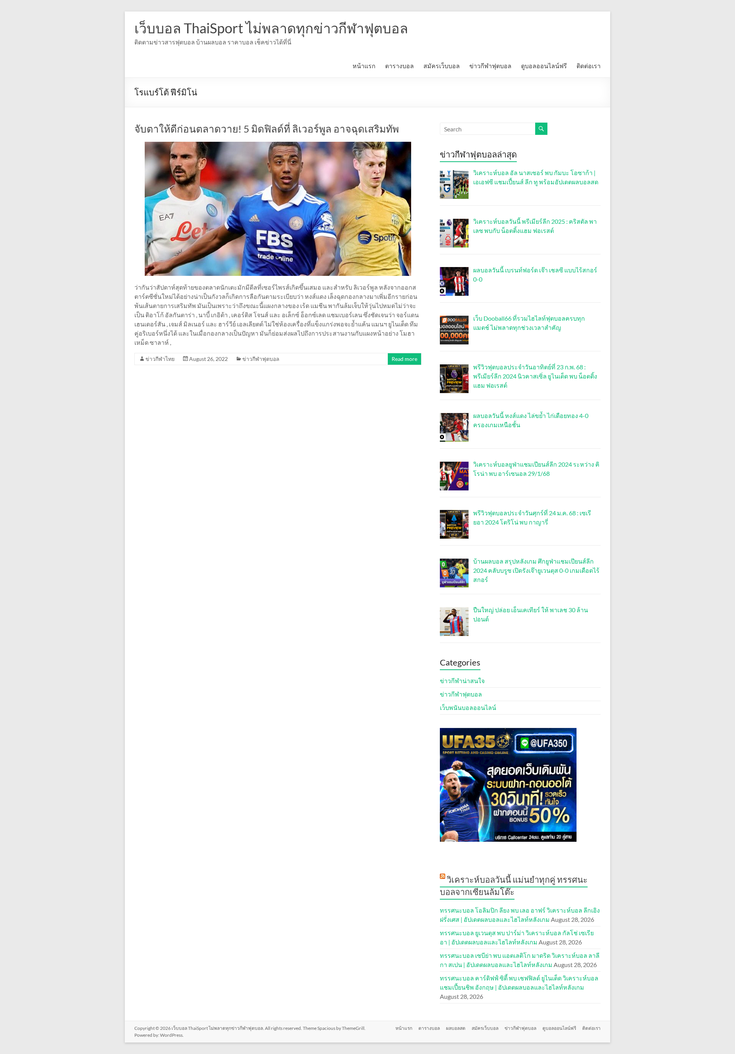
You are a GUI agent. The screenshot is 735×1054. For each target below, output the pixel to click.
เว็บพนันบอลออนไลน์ (468, 707)
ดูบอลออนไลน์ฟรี (544, 65)
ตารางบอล (399, 65)
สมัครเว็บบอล (441, 65)
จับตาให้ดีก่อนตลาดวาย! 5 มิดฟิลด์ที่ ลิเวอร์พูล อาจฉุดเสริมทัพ (266, 129)
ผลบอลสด (456, 1028)
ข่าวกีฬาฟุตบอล (490, 65)
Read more (404, 359)
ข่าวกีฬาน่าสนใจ (462, 680)
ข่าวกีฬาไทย (160, 359)
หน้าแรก (364, 65)
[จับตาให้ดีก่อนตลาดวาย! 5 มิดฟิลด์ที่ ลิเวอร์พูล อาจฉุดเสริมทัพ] (278, 145)
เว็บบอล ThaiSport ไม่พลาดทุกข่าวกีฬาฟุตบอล (271, 28)
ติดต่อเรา (589, 65)
